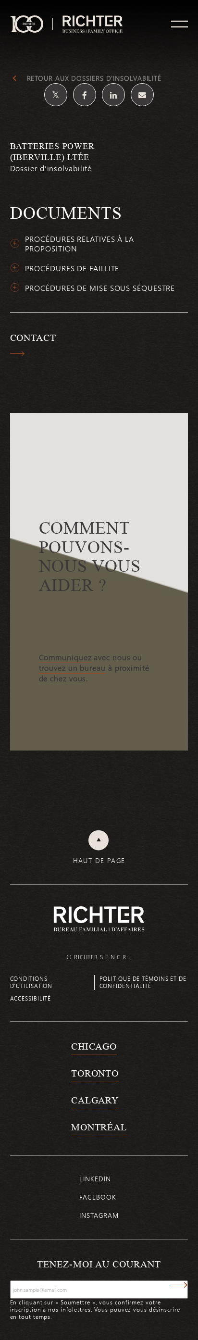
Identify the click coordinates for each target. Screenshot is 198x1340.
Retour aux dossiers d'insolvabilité (94, 78)
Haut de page (99, 860)
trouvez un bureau (72, 668)
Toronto (95, 1073)
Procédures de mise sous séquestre (100, 288)
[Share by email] (142, 94)
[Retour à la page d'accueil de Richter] (99, 918)
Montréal (99, 1127)
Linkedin (95, 1178)
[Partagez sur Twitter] (55, 94)
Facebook (97, 1197)
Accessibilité (30, 998)
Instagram (98, 1215)
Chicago (94, 1046)
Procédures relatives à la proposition (80, 244)
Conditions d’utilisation (31, 982)
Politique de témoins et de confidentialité (142, 982)
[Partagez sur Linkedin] (113, 94)
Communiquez (65, 657)
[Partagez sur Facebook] (84, 94)
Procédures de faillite (72, 268)
